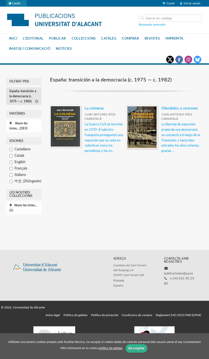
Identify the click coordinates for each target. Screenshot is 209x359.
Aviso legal (53, 315)
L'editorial (33, 38)
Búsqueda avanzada (152, 24)
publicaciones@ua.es (178, 273)
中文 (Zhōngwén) (28, 181)
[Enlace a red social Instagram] (188, 59)
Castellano (23, 149)
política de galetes (110, 348)
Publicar (57, 38)
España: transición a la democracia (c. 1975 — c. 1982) (22, 96)
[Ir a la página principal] (54, 19)
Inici (13, 38)
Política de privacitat (104, 315)
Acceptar (136, 348)
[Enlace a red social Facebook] (179, 59)
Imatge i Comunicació (29, 48)
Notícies (64, 48)
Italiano (20, 175)
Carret (170, 3)
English (20, 162)
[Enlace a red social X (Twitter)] (170, 59)
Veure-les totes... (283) (18, 126)
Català (19, 156)
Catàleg (108, 38)
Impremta (174, 38)
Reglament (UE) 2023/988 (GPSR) (178, 315)
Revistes (152, 38)
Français (21, 168)
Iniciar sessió (192, 3)
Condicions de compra (137, 315)
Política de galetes (75, 315)
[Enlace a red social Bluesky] (197, 59)
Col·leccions (84, 38)
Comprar (130, 38)
